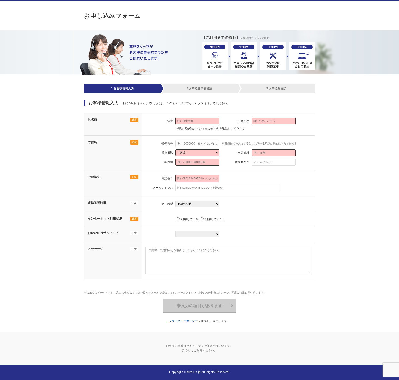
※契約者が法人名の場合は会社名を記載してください (210, 128)
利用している (189, 219)
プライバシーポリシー (183, 321)
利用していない (215, 219)
